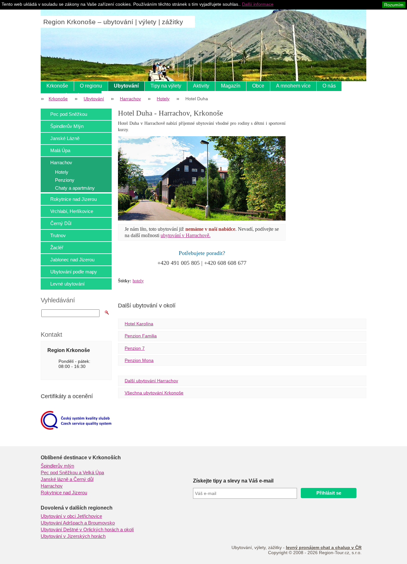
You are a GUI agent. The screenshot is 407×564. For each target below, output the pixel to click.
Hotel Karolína (139, 323)
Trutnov (58, 235)
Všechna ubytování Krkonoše (154, 392)
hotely (138, 280)
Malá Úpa (60, 150)
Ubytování (126, 85)
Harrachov (130, 98)
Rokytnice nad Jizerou (73, 199)
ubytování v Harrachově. (185, 235)
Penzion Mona (139, 360)
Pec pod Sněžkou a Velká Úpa (72, 472)
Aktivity (201, 85)
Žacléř (56, 247)
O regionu (91, 85)
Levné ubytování (67, 283)
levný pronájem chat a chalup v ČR (324, 547)
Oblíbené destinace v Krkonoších (81, 457)
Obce (258, 85)
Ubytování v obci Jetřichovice (71, 516)
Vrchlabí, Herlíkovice (71, 211)
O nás (329, 85)
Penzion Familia (141, 335)
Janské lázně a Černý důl (67, 479)
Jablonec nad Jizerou (72, 259)
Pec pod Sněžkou (68, 114)
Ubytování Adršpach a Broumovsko (78, 522)
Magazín (230, 85)
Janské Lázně (64, 138)
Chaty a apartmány (75, 188)
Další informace (257, 4)
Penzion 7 (135, 348)
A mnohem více (293, 85)
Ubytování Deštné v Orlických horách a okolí (87, 529)
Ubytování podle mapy (73, 271)
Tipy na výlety (165, 85)
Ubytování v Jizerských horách (73, 536)
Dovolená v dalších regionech (77, 508)
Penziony (64, 180)
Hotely (163, 98)
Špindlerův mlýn (57, 466)
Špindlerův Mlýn (67, 126)
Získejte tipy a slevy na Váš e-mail (233, 480)
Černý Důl (60, 223)
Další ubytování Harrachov (151, 380)
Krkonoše (57, 85)
